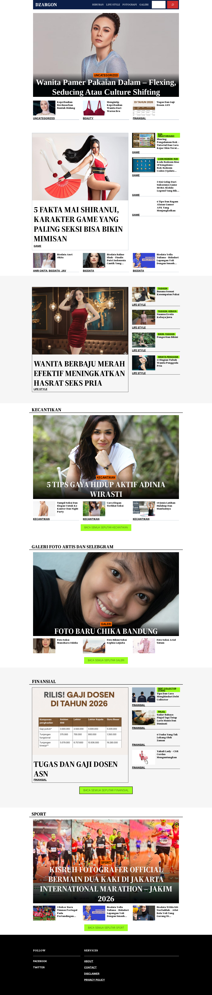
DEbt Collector (167, 688)
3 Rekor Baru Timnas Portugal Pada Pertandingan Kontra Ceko (67, 912)
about (88, 961)
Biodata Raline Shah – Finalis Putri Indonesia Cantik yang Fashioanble (116, 259)
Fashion (162, 288)
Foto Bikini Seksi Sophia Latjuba (117, 641)
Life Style (40, 389)
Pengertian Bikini (167, 337)
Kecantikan (106, 477)
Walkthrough (166, 136)
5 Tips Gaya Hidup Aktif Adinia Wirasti (106, 489)
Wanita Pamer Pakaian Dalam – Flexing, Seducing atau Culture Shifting (106, 87)
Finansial (139, 118)
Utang (161, 690)
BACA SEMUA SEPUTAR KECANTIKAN (106, 527)
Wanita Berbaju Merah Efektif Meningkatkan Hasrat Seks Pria (79, 373)
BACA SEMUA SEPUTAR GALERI (106, 660)
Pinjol (161, 712)
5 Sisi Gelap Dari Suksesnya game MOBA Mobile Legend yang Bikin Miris (168, 186)
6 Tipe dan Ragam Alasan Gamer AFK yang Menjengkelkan (167, 206)
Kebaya (172, 311)
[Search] (172, 4)
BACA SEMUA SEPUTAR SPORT (106, 927)
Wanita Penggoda (168, 357)
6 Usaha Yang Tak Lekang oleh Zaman (167, 737)
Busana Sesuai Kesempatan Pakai (168, 293)
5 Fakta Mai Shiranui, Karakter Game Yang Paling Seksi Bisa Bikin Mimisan (78, 224)
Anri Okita (40, 270)
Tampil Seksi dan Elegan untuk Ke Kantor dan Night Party (67, 507)
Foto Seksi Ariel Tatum (166, 641)
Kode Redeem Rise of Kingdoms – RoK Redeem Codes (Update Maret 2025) (168, 166)
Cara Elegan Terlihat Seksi (115, 504)
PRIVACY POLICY (94, 979)
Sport (106, 862)
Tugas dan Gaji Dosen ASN (166, 103)
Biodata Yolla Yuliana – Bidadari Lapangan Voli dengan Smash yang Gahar (168, 259)
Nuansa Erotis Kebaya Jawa (165, 316)
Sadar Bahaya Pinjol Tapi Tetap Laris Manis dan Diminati (167, 719)
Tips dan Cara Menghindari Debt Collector (168, 696)
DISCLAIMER (91, 973)
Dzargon (46, 4)
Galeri (106, 624)
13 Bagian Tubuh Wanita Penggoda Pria (167, 362)
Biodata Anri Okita (64, 256)
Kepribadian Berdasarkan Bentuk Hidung (66, 105)
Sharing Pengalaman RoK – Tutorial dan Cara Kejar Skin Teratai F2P (168, 144)
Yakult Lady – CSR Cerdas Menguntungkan (167, 754)
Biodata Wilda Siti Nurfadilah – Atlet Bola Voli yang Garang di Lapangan (167, 912)
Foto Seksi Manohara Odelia (67, 641)
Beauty (88, 118)
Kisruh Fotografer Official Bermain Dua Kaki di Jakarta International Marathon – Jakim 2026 (106, 884)
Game (37, 246)
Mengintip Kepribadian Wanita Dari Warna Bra (114, 107)
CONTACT (90, 967)
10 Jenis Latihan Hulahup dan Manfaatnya (166, 505)
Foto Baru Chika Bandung (106, 631)
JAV (63, 270)
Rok (160, 134)
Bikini (161, 334)
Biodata (54, 270)
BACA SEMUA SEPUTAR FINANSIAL (106, 790)
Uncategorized (106, 75)
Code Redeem (165, 159)
